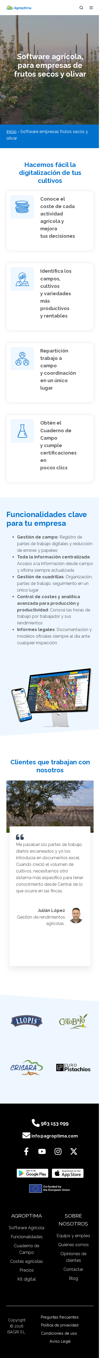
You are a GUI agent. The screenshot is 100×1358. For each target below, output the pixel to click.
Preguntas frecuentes (60, 1317)
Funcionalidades (27, 1236)
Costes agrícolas (26, 1261)
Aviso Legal (60, 1341)
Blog (73, 1278)
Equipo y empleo (73, 1235)
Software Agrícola (26, 1227)
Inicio (11, 131)
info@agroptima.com (54, 1136)
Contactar (73, 1269)
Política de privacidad (60, 1325)
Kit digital (26, 1279)
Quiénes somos (73, 1244)
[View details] (26, 1151)
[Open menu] (91, 7)
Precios (26, 1270)
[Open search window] (81, 7)
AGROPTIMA (26, 1216)
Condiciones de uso (60, 1333)
